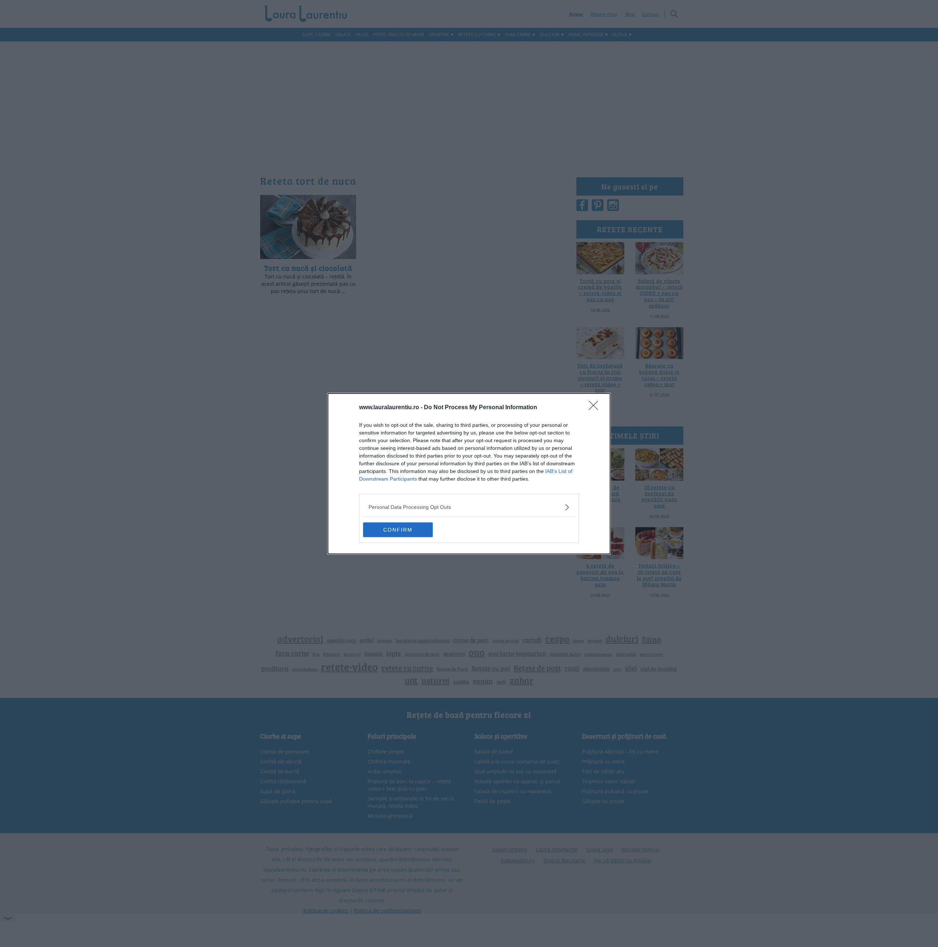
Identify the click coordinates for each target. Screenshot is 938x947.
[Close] (596, 408)
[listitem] (469, 507)
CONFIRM (398, 530)
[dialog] (469, 473)
